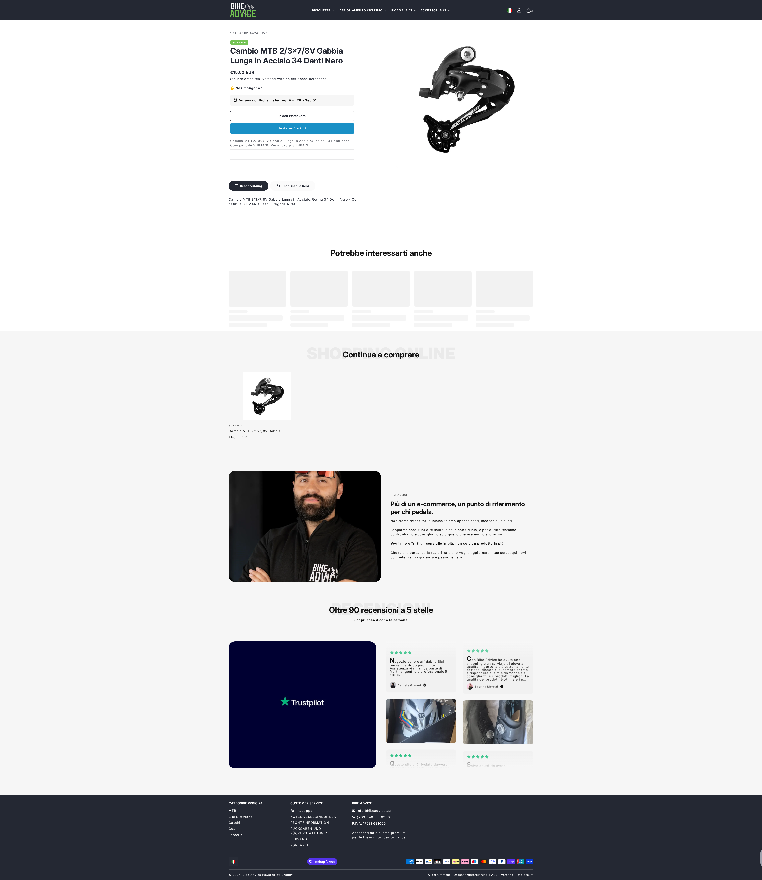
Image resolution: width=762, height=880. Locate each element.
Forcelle (235, 835)
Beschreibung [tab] (251, 186)
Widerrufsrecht (438, 874)
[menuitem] (257, 810)
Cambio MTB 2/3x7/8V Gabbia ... (257, 431)
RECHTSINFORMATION (309, 822)
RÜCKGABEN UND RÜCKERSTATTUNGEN (309, 831)
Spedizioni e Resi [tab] (295, 186)
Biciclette (321, 10)
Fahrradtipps (301, 811)
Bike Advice (252, 874)
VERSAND (298, 839)
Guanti (234, 829)
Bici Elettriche (240, 816)
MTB (232, 811)
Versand (269, 79)
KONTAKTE (299, 845)
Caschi (234, 822)
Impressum (525, 874)
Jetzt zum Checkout (292, 128)
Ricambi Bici (401, 10)
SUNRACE (239, 42)
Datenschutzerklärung (471, 874)
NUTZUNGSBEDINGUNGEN (313, 816)
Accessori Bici (433, 10)
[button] (509, 10)
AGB (494, 874)
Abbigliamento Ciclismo (361, 10)
